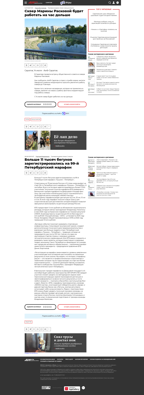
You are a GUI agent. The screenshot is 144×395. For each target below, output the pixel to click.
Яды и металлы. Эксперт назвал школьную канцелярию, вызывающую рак (106, 64)
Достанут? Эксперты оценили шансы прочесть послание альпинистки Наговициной (107, 84)
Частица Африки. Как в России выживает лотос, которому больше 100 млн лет (107, 180)
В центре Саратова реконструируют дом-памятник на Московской (104, 38)
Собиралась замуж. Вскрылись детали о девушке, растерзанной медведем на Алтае (106, 58)
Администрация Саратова (33, 60)
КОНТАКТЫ (60, 359)
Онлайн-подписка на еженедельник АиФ (102, 359)
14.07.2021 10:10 (29, 8)
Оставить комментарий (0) (72, 104)
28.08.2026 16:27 (29, 156)
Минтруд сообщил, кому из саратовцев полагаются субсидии (103, 22)
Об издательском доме (47, 359)
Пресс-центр (69, 359)
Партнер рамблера (57, 387)
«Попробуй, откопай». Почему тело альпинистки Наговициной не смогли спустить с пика (107, 193)
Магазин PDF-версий (81, 359)
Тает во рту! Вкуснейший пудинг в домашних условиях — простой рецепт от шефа (106, 174)
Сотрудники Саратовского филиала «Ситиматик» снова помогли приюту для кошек (104, 46)
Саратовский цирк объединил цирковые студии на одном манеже (104, 14)
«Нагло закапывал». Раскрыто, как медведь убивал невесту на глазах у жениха (107, 161)
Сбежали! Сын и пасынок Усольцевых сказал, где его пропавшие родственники (107, 187)
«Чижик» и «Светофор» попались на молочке (104, 30)
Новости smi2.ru (31, 151)
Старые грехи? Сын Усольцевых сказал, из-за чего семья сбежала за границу (107, 77)
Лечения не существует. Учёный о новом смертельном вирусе (106, 70)
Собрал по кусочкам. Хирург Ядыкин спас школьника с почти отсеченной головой (107, 90)
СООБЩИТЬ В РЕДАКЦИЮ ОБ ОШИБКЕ (51, 361)
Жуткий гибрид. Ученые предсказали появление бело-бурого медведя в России (107, 168)
